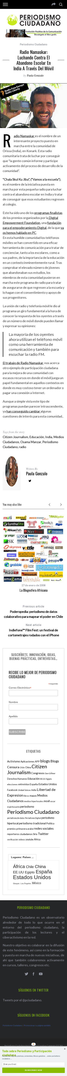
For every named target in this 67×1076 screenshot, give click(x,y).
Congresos (37, 773)
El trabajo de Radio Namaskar (23, 363)
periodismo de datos (15, 818)
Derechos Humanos (17, 779)
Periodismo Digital (33, 818)
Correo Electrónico (20, 687)
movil (47, 801)
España (34, 784)
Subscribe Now (33, 1070)
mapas (33, 795)
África (37, 839)
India (48, 437)
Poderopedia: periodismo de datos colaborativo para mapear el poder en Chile (33, 611)
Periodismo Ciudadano (33, 44)
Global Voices (24, 790)
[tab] (22, 857)
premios (11, 828)
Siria (35, 834)
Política (50, 823)
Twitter (43, 834)
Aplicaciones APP (30, 761)
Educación (36, 437)
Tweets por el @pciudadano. (22, 1000)
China (28, 767)
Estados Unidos (47, 784)
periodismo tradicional (32, 823)
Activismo (13, 761)
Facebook (12, 790)
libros (26, 795)
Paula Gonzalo (35, 75)
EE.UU (43, 779)
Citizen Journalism (15, 437)
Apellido (13, 716)
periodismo (27, 806)
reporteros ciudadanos (20, 834)
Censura (13, 767)
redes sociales (44, 828)
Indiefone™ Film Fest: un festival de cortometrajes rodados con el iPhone (33, 630)
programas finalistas (48, 213)
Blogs (54, 761)
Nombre (13, 702)
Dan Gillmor (50, 773)
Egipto (49, 779)
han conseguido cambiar (23, 411)
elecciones (12, 784)
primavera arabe (24, 828)
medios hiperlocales (33, 801)
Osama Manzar (30, 442)
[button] (33, 1053)
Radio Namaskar (24, 136)
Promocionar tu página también (37, 1025)
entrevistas (23, 784)
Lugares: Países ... (22, 857)
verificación (12, 839)
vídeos (22, 839)
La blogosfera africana (34, 590)
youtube (29, 839)
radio (22, 447)
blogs (45, 760)
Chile (22, 767)
